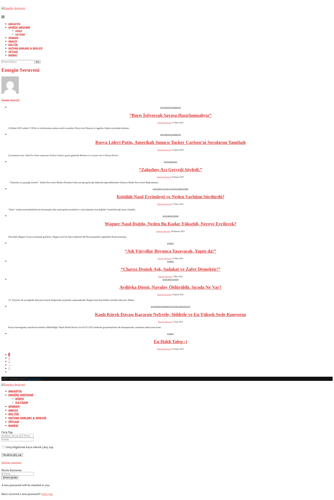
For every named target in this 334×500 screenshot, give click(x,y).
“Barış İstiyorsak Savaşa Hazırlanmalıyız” (170, 115)
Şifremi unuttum (11, 462)
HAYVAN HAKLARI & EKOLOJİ (25, 48)
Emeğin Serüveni (34, 379)
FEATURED (164, 108)
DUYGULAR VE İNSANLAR (169, 189)
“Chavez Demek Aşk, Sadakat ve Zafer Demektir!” (170, 269)
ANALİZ (12, 41)
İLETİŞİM (20, 34)
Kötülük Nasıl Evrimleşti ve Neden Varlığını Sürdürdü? (170, 196)
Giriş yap (47, 494)
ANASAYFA (14, 24)
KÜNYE (18, 31)
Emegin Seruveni (10, 100)
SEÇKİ (178, 108)
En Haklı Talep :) (170, 341)
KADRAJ (12, 55)
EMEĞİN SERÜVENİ (19, 27)
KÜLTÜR (13, 45)
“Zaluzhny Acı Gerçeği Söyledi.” (170, 169)
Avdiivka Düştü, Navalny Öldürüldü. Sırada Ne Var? (171, 287)
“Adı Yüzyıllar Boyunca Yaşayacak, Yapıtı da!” (170, 251)
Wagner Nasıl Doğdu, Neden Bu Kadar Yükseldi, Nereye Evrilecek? (170, 223)
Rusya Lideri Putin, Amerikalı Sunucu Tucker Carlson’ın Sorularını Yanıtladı (170, 142)
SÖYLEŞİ (13, 51)
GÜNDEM (13, 38)
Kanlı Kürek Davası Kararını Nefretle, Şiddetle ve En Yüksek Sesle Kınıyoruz (170, 314)
